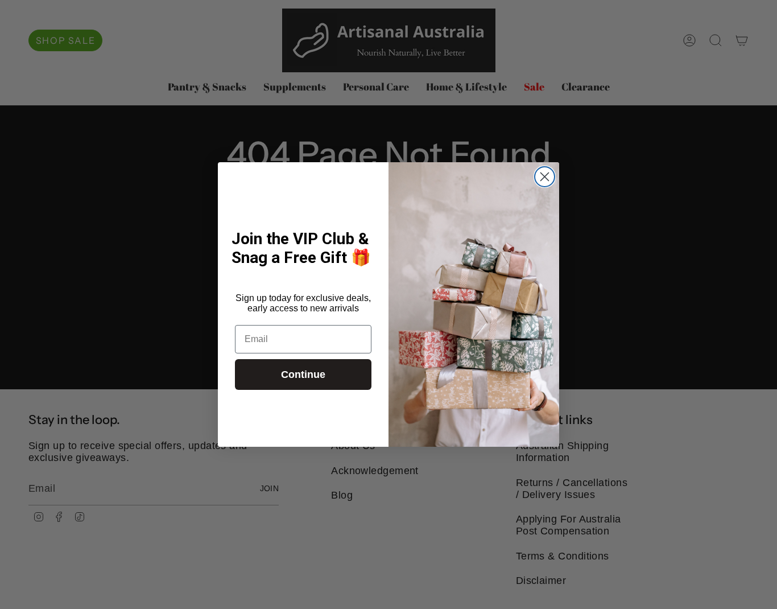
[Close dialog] (545, 177)
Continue (303, 374)
